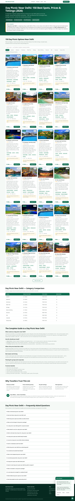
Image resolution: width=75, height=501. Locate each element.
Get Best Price (16, 89)
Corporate (67, 492)
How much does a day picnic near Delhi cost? (16, 415)
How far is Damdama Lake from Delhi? (15, 443)
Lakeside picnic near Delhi (32, 495)
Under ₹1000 (59, 492)
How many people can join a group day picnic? (17, 479)
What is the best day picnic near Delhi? (15, 411)
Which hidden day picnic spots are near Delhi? (17, 475)
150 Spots (33, 1)
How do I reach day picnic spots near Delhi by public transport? (20, 465)
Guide (42, 1)
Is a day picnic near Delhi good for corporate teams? (18, 425)
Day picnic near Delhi (31, 488)
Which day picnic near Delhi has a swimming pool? (17, 447)
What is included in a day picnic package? (16, 468)
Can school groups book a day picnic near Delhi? (17, 457)
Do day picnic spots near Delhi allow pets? (16, 461)
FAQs (45, 1)
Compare (37, 1)
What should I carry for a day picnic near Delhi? (17, 429)
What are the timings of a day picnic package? (17, 422)
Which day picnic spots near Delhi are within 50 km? (18, 418)
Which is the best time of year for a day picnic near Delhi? (19, 433)
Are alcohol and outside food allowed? (15, 450)
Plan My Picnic (66, 1)
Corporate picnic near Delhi (32, 492)
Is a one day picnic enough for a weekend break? (17, 472)
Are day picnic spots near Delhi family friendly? (17, 436)
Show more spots (38, 280)
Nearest (58, 494)
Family (63, 492)
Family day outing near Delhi (32, 493)
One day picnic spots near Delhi (33, 490)
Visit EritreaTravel (9, 1)
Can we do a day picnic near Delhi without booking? (18, 440)
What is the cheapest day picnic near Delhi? (16, 454)
